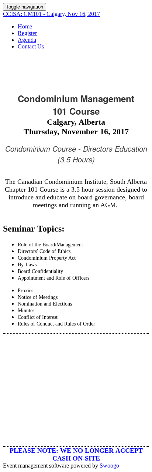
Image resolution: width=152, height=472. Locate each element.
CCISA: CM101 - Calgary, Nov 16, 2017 (51, 14)
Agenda (27, 40)
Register (27, 33)
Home (25, 26)
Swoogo (109, 465)
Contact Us (31, 46)
